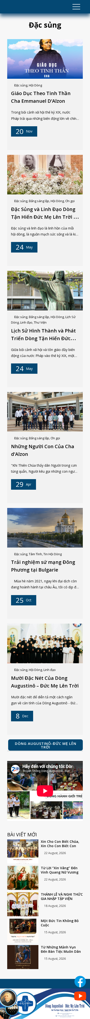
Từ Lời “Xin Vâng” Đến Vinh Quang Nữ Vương (59, 870)
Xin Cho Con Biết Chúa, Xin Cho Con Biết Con (60, 843)
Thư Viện (40, 322)
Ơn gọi (70, 201)
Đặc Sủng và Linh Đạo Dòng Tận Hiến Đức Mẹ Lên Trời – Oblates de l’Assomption (43, 217)
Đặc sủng (20, 85)
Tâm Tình (35, 554)
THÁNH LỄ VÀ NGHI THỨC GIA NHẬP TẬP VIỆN (62, 896)
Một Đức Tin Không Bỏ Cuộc (60, 923)
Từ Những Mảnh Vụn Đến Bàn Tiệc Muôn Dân (61, 949)
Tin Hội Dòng (52, 554)
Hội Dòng (35, 85)
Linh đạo (26, 322)
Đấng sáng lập (39, 201)
